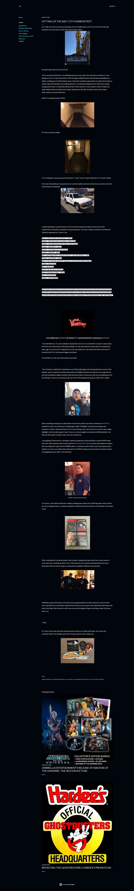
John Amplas (23, 33)
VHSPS (21, 41)
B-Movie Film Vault (25, 28)
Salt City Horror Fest (26, 36)
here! (47, 611)
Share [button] (21, 17)
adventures (23, 25)
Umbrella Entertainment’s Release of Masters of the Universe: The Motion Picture (75, 769)
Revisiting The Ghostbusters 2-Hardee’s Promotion (76, 867)
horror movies (24, 31)
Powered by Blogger (69, 884)
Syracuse (22, 39)
